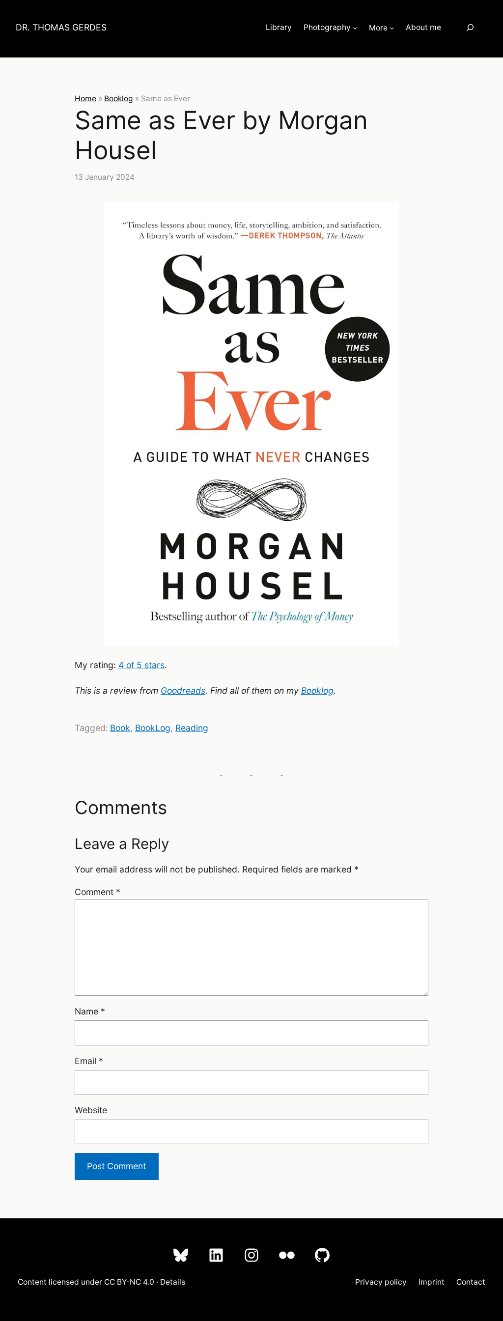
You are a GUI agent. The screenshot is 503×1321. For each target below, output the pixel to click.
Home (85, 98)
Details (172, 1282)
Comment (97, 892)
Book (120, 728)
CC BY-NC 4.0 (129, 1282)
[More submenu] (392, 28)
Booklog (118, 98)
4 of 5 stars (141, 665)
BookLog (152, 728)
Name (90, 1011)
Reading (191, 728)
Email (89, 1061)
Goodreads (183, 690)
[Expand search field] (470, 28)
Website (91, 1110)
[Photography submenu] (355, 28)
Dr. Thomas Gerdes (61, 27)
